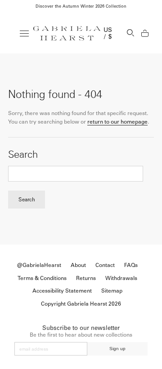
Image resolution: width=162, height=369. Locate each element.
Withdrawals (121, 278)
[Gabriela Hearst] (67, 33)
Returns (86, 278)
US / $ (108, 33)
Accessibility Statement (62, 291)
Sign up (117, 348)
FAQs (131, 265)
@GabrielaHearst (39, 265)
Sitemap (111, 291)
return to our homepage (117, 122)
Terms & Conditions (42, 278)
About (78, 265)
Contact (105, 265)
